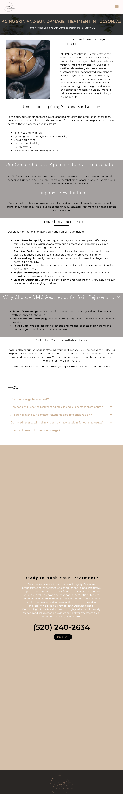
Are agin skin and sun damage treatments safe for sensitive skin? (51, 415)
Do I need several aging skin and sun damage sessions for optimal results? (57, 422)
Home (31, 27)
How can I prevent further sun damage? (35, 430)
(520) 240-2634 (61, 627)
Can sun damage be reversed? (30, 399)
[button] (61, 399)
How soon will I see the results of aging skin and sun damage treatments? (57, 407)
